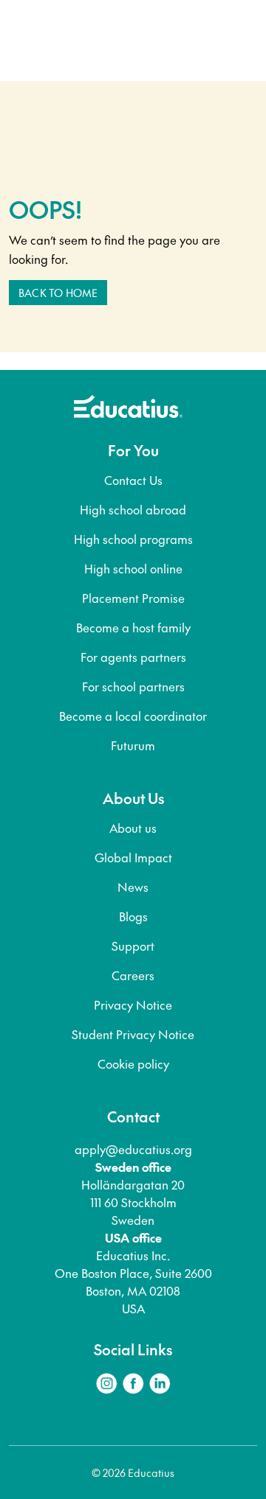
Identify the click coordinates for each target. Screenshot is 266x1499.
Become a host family (133, 627)
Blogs (133, 916)
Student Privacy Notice (133, 1034)
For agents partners (133, 657)
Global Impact (133, 857)
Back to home (58, 292)
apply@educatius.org (133, 1149)
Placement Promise (133, 598)
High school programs (133, 539)
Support (133, 945)
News (133, 886)
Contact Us (133, 480)
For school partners (133, 686)
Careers (133, 975)
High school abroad (133, 509)
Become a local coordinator (133, 715)
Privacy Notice (133, 1004)
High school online (133, 568)
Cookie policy (133, 1063)
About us (133, 828)
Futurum (133, 745)
